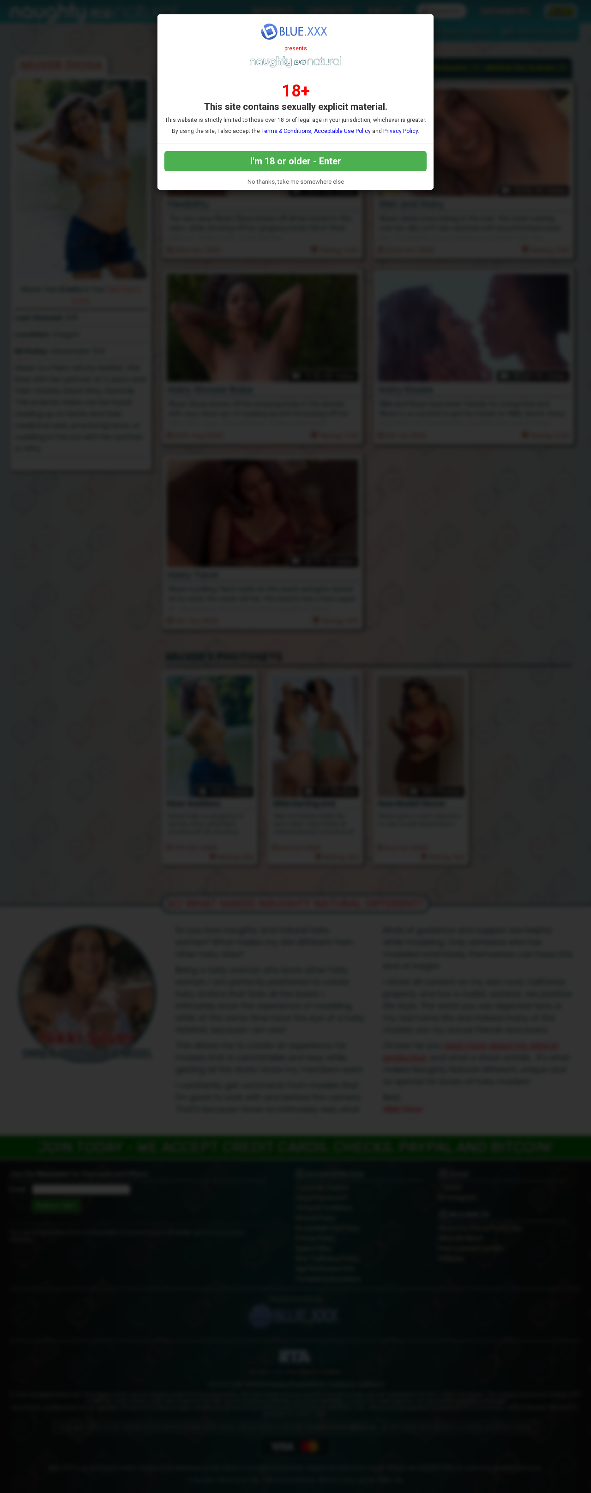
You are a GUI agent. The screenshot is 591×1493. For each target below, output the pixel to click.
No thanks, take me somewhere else (295, 181)
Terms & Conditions (286, 131)
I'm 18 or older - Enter (295, 161)
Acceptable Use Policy (342, 131)
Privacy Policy (400, 131)
